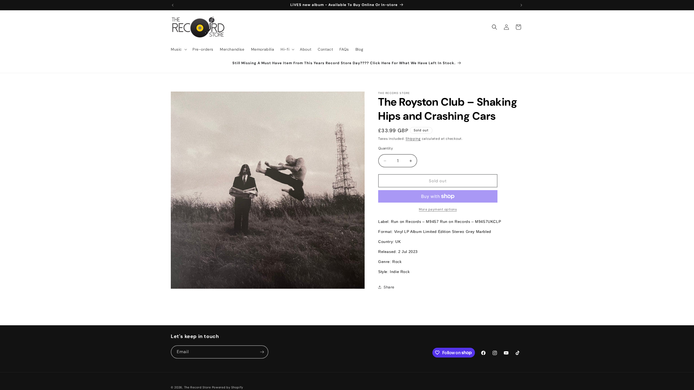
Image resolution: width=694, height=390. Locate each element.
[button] (178, 49)
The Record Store (198, 387)
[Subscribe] (262, 352)
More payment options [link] (438, 209)
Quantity (385, 148)
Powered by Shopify (227, 387)
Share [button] (389, 287)
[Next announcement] (521, 5)
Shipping (413, 138)
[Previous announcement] (173, 5)
